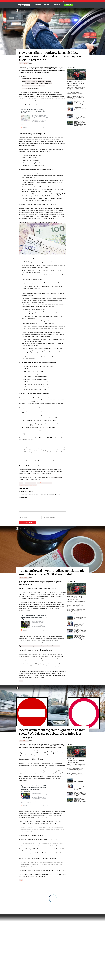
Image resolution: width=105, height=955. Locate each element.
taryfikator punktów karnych (44, 483)
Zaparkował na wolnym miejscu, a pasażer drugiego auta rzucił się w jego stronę (39, 646)
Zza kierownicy (60, 1)
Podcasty (53, 1)
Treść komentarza (23, 497)
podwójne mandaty (30, 483)
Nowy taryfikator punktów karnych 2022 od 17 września (36, 81)
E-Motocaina (68, 4)
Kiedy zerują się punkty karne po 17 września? (33, 85)
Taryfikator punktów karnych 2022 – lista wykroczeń (38, 83)
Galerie (42, 1)
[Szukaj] (85, 4)
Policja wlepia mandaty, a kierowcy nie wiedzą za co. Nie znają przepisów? (38, 222)
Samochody (38, 4)
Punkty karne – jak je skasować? (30, 88)
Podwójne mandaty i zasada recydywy (32, 78)
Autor (20, 514)
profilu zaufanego (57, 477)
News (21, 483)
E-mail (44, 514)
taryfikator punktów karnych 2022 (28, 485)
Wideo (47, 1)
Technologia (57, 4)
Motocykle (47, 4)
